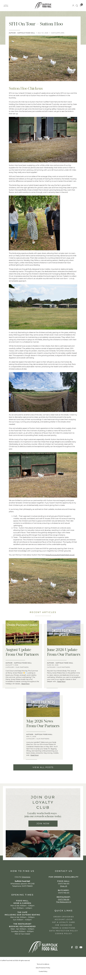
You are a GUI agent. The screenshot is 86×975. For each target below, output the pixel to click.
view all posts (43, 767)
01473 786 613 (63, 893)
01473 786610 (27, 886)
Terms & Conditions (43, 964)
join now (43, 823)
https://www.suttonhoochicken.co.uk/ (60, 555)
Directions (26, 877)
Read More (25, 684)
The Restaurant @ (63, 902)
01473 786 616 (63, 899)
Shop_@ (63, 886)
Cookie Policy (43, 971)
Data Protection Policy (43, 968)
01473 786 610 (63, 884)
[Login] (73, 5)
